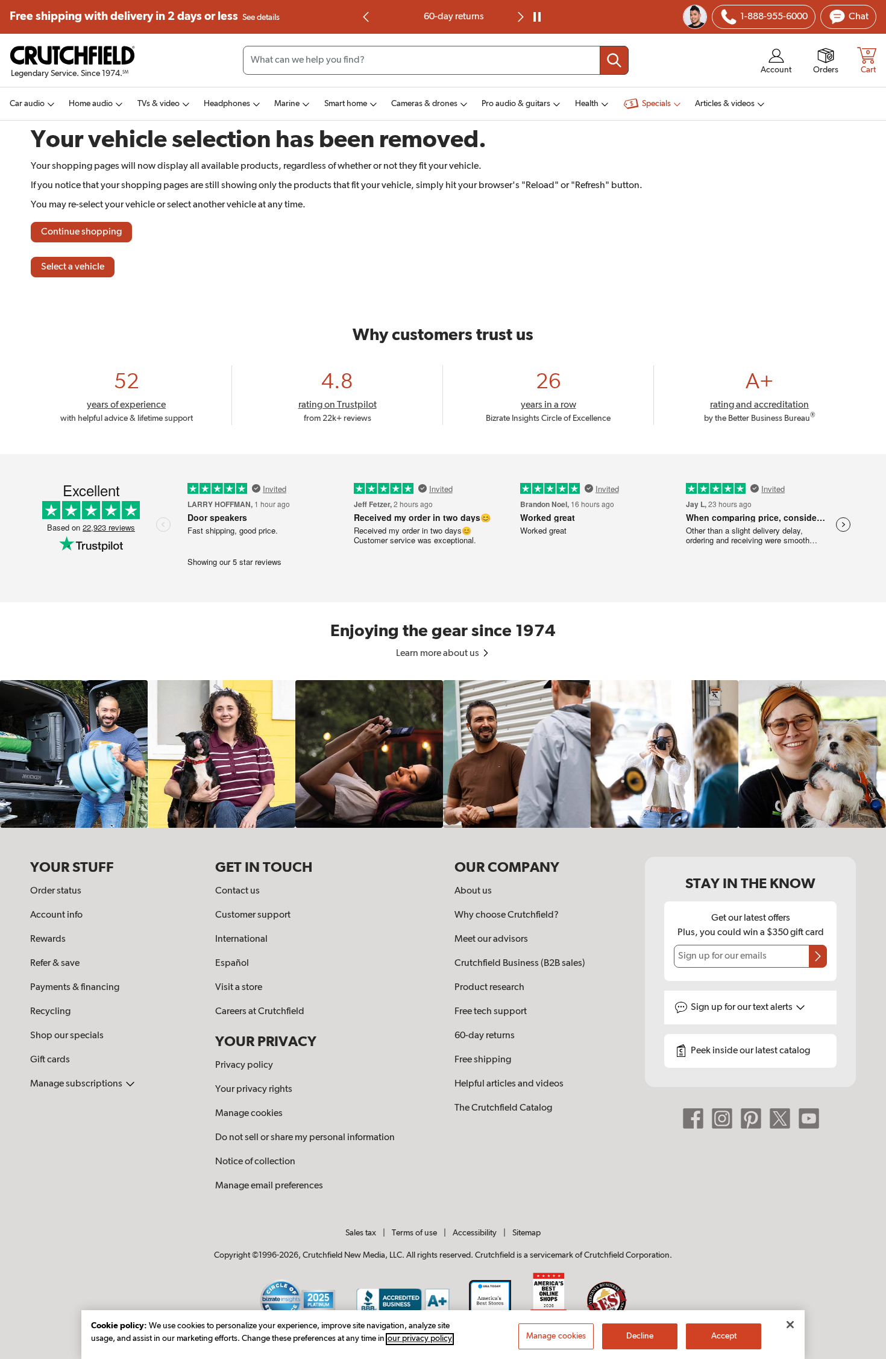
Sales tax (360, 1233)
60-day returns (443, 17)
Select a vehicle (72, 267)
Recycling (50, 1012)
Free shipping (145, 16)
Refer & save (55, 963)
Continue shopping (81, 232)
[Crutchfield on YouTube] (809, 1118)
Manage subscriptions (77, 1084)
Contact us (237, 891)
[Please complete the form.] (818, 956)
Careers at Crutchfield (259, 1012)
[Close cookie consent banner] (790, 1324)
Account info (56, 915)
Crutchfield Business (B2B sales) (519, 963)
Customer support (253, 915)
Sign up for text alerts (742, 1007)
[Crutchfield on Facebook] (693, 1118)
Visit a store (238, 987)
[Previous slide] (366, 16)
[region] (443, 754)
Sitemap (526, 1233)
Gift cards (50, 1060)
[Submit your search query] (614, 60)
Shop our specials (67, 1036)
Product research (489, 987)
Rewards (48, 939)
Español (232, 963)
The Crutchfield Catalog (503, 1108)
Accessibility (475, 1233)
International (241, 939)
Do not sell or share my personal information (305, 1138)
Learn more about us (438, 653)
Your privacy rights (253, 1089)
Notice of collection (255, 1162)
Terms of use (414, 1233)
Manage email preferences (269, 1186)
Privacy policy (244, 1065)
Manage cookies (249, 1113)
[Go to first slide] (519, 16)
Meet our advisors (491, 939)
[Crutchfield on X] (780, 1118)
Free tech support (490, 1012)
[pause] (537, 17)
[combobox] (436, 60)
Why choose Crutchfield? (506, 915)
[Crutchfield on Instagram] (722, 1118)
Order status (55, 891)
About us (473, 891)
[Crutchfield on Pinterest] (751, 1118)
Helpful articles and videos (509, 1084)
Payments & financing (74, 987)
